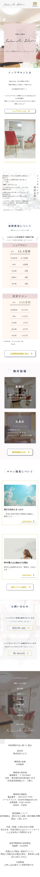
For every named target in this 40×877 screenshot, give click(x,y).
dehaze (35, 3)
